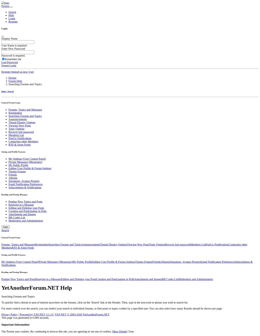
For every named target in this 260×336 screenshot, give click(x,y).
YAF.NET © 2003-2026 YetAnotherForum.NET (82, 314)
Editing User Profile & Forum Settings (29, 168)
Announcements (17, 119)
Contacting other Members (23, 141)
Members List (16, 135)
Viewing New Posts (19, 125)
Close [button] (131, 331)
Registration (15, 112)
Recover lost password (21, 131)
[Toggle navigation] (11, 7)
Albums (12, 177)
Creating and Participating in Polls (27, 211)
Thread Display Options (21, 122)
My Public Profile (18, 165)
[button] (12, 12)
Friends (12, 174)
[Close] (2, 36)
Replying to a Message (21, 204)
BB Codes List (16, 217)
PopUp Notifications (19, 138)
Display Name (9, 38)
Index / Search (7, 91)
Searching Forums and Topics (25, 116)
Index (5, 227)
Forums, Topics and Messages (25, 109)
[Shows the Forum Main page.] (5, 2)
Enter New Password (13, 48)
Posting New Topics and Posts (25, 201)
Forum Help (15, 81)
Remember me (13, 59)
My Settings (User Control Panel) (27, 158)
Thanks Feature (17, 171)
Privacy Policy (9, 314)
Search (5, 230)
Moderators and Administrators (25, 220)
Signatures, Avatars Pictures (23, 181)
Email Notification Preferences (25, 184)
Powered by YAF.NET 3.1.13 (37, 314)
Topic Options (16, 128)
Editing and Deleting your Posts (26, 207)
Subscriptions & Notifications (24, 187)
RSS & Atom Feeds (19, 144)
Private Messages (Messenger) (25, 161)
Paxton (5, 6)
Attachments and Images (22, 214)
